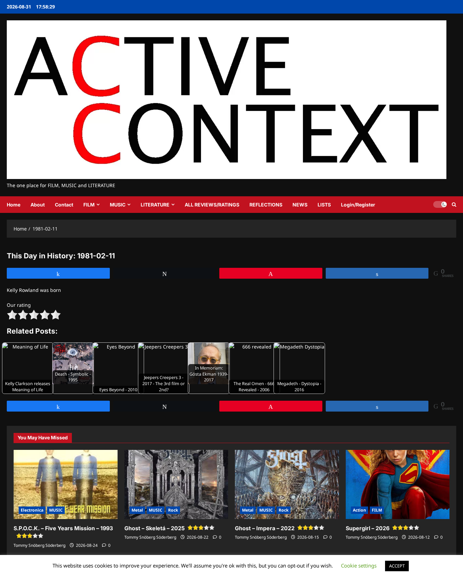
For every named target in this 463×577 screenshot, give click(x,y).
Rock (173, 510)
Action (359, 510)
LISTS (324, 204)
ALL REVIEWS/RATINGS (212, 204)
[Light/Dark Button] (440, 204)
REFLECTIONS (265, 204)
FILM (89, 204)
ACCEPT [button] (397, 566)
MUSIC (117, 204)
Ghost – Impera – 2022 (265, 528)
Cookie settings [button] (359, 565)
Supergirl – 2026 (367, 528)
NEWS (300, 204)
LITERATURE (155, 204)
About (38, 204)
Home (13, 204)
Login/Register (358, 204)
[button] (454, 204)
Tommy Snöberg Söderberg (39, 545)
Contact (64, 204)
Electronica (32, 510)
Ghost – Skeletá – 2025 (154, 528)
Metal (137, 510)
